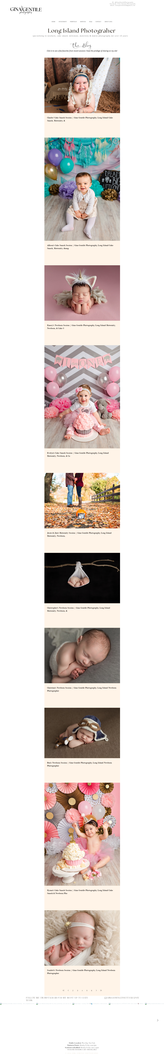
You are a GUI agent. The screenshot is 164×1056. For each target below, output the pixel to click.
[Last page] (101, 990)
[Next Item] (157, 1020)
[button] (73, 21)
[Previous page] (68, 990)
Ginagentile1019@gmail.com (125, 5)
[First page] (63, 990)
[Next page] (96, 990)
